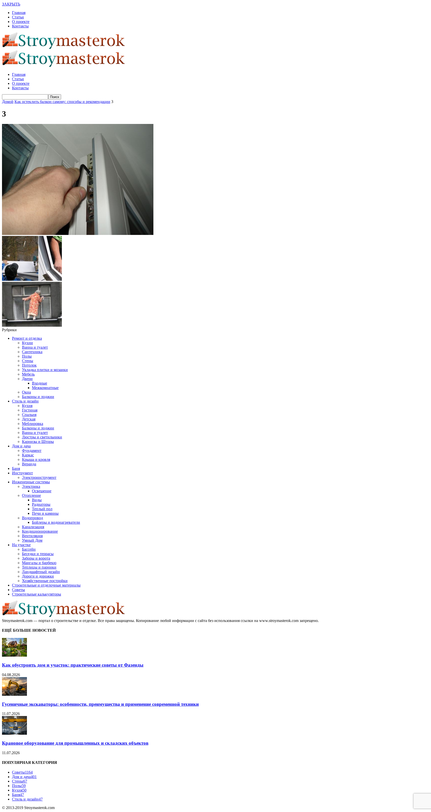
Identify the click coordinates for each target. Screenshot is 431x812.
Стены (27, 361)
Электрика (31, 486)
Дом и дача (21, 446)
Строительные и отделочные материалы (46, 585)
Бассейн (29, 549)
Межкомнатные (45, 388)
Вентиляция (32, 536)
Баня (16, 468)
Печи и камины (45, 513)
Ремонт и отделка (27, 338)
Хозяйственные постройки (45, 581)
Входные (39, 383)
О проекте (20, 21)
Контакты (20, 26)
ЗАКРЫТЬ (11, 4)
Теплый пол (42, 509)
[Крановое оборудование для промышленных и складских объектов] (14, 733)
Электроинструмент (39, 477)
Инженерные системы (31, 482)
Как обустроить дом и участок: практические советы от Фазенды (72, 665)
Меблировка (32, 423)
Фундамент (31, 450)
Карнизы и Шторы (38, 441)
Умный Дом (32, 540)
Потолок (29, 365)
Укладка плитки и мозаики (45, 370)
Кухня (27, 406)
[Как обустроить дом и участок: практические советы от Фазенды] (14, 655)
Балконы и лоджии (38, 397)
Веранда (29, 464)
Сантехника (32, 352)
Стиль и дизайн (25, 401)
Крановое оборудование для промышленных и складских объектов (75, 743)
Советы (18, 590)
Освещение (41, 491)
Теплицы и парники (39, 567)
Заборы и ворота (36, 558)
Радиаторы (41, 504)
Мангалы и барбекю (39, 563)
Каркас (28, 455)
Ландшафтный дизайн (41, 572)
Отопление (31, 495)
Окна (26, 392)
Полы (27, 356)
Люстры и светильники (42, 437)
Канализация (33, 527)
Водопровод (32, 518)
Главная (18, 12)
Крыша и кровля (36, 459)
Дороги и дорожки (38, 576)
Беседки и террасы (38, 554)
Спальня (29, 414)
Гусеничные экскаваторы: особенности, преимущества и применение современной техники (100, 704)
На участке (21, 545)
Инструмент (22, 473)
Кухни (27, 343)
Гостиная (29, 410)
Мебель (28, 374)
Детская (28, 419)
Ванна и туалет (35, 347)
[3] (77, 233)
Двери (27, 379)
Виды (37, 500)
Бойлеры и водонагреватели (56, 522)
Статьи (18, 17)
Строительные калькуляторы (36, 594)
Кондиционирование (40, 531)
